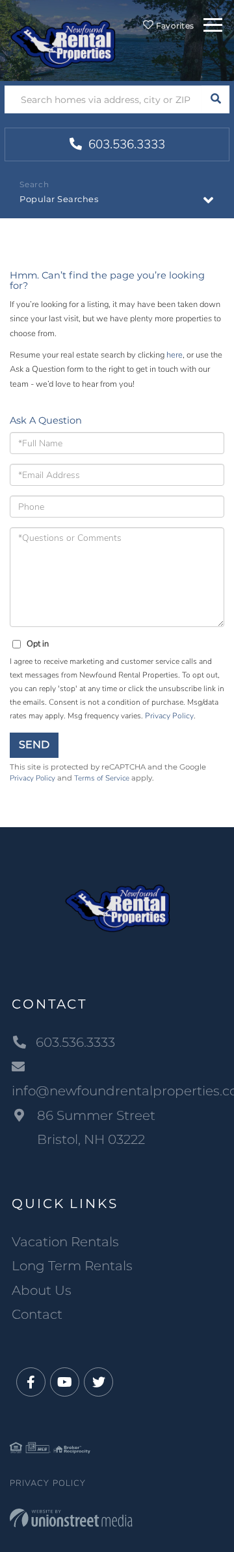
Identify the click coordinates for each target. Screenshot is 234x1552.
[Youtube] (65, 1382)
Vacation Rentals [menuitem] (65, 1242)
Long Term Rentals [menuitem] (72, 1265)
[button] (215, 99)
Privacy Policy (169, 716)
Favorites (173, 25)
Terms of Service (101, 778)
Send (34, 744)
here (174, 355)
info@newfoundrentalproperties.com (117, 1091)
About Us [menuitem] (42, 1290)
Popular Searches (59, 199)
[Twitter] (98, 1382)
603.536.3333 (125, 144)
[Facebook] (31, 1382)
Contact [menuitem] (37, 1314)
